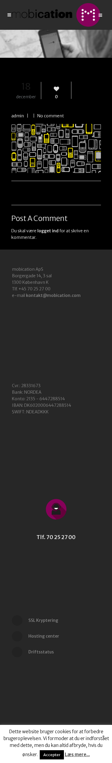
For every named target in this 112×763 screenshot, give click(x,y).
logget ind (48, 230)
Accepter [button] (51, 754)
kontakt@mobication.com (53, 295)
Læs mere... (77, 754)
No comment (50, 116)
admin (17, 116)
